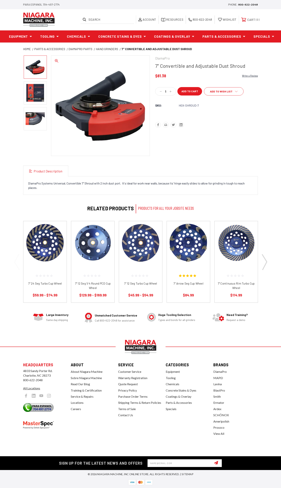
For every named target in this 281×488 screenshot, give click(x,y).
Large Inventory (57, 315)
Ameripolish (221, 421)
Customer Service (129, 371)
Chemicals (76, 36)
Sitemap (187, 474)
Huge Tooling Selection (174, 315)
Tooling (47, 36)
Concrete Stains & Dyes (120, 36)
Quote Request (128, 384)
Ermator (218, 402)
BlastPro (219, 390)
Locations (77, 402)
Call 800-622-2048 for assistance (115, 320)
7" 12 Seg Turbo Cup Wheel (140, 283)
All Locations (31, 388)
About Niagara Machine (86, 371)
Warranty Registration (132, 378)
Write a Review (250, 75)
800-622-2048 (248, 4)
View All (218, 433)
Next (264, 262)
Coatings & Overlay (172, 36)
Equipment (18, 36)
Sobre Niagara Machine (86, 378)
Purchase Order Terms (133, 396)
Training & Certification (86, 390)
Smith (217, 396)
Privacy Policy (127, 390)
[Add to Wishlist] (59, 239)
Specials (261, 36)
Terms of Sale (127, 409)
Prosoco (218, 427)
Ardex (217, 409)
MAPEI (218, 378)
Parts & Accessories (221, 36)
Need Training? (237, 315)
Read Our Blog (80, 384)
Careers (76, 409)
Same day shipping (57, 320)
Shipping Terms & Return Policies (139, 402)
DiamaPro (220, 371)
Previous (17, 262)
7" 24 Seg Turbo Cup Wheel (45, 283)
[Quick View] (59, 229)
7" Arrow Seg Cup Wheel (188, 283)
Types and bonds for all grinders (176, 320)
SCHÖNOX (221, 415)
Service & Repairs (82, 396)
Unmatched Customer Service (116, 315)
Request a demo (236, 320)
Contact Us (125, 415)
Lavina (217, 384)
